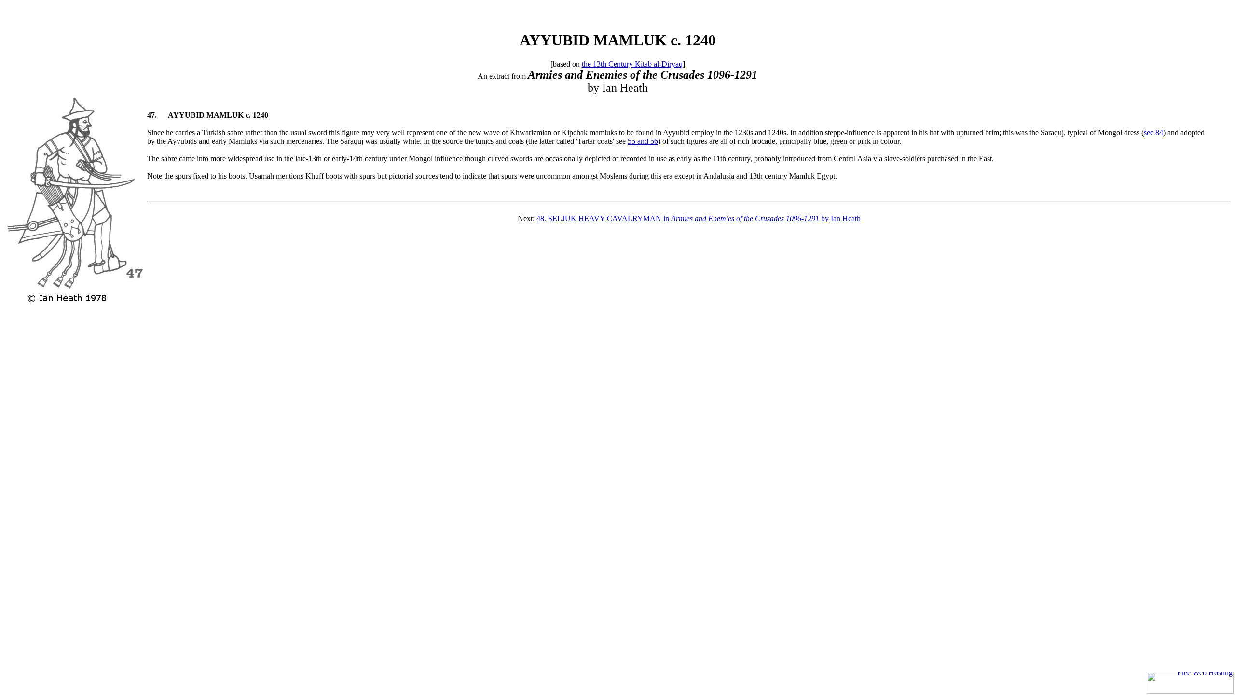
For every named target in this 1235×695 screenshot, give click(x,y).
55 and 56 (643, 141)
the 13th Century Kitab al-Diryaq (632, 64)
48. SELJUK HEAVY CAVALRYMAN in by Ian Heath (698, 218)
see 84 (1153, 132)
